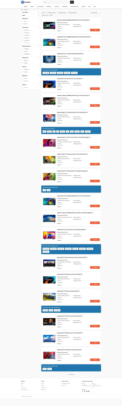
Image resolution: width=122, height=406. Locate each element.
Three (26, 81)
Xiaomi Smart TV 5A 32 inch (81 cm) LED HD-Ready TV (72, 171)
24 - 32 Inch (27, 30)
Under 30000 (60, 72)
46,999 (95, 284)
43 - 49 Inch (27, 35)
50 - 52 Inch (75, 248)
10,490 (95, 222)
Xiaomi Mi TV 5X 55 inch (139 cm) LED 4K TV (70, 274)
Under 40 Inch (53, 248)
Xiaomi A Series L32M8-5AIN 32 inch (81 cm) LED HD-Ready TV (75, 213)
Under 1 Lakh (74, 72)
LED (44, 190)
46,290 (95, 326)
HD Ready (45, 310)
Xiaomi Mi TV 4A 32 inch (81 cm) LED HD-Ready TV (71, 229)
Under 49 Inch (60, 248)
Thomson (77, 131)
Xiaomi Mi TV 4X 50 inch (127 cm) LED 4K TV (70, 333)
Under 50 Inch (68, 248)
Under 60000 (67, 72)
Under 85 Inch (46, 251)
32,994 (95, 267)
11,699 (95, 181)
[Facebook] (82, 391)
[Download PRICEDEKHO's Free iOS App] (86, 385)
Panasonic (88, 131)
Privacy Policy (23, 387)
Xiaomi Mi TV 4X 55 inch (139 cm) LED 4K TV (70, 316)
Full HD (51, 310)
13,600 (95, 239)
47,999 (95, 47)
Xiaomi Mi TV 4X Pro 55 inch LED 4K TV (68, 291)
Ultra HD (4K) (57, 310)
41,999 (95, 206)
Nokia (72, 131)
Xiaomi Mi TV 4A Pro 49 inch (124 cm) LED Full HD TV (72, 257)
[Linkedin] (89, 391)
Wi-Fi (26, 72)
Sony (44, 131)
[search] (72, 2)
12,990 (95, 147)
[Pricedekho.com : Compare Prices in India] (26, 2)
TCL (67, 131)
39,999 (95, 105)
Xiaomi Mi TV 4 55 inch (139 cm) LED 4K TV (69, 350)
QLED (48, 190)
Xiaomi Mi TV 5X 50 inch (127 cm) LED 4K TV (70, 78)
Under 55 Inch (82, 248)
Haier (82, 131)
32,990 (95, 30)
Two (26, 78)
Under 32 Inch (46, 248)
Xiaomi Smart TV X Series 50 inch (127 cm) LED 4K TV (72, 112)
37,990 (95, 164)
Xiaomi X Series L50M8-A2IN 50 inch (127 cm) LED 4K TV (73, 20)
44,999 (95, 301)
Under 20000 (46, 72)
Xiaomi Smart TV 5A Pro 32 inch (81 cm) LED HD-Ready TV (73, 137)
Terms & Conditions (24, 389)
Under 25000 (53, 72)
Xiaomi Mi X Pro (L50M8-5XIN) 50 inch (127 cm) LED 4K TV (74, 196)
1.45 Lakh (94, 63)
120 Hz (49, 368)
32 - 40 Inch (27, 32)
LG (57, 131)
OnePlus (49, 131)
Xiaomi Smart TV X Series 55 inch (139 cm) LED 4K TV (72, 154)
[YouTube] (87, 391)
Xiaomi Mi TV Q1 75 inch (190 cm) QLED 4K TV (70, 54)
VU (54, 131)
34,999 (95, 122)
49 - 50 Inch (27, 38)
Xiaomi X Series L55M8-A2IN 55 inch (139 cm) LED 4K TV (73, 95)
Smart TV (27, 69)
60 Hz (45, 368)
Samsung (62, 131)
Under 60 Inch (89, 248)
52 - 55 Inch (27, 43)
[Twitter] (85, 391)
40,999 (95, 88)
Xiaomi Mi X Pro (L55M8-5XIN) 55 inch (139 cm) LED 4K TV (74, 37)
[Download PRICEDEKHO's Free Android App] (96, 385)
